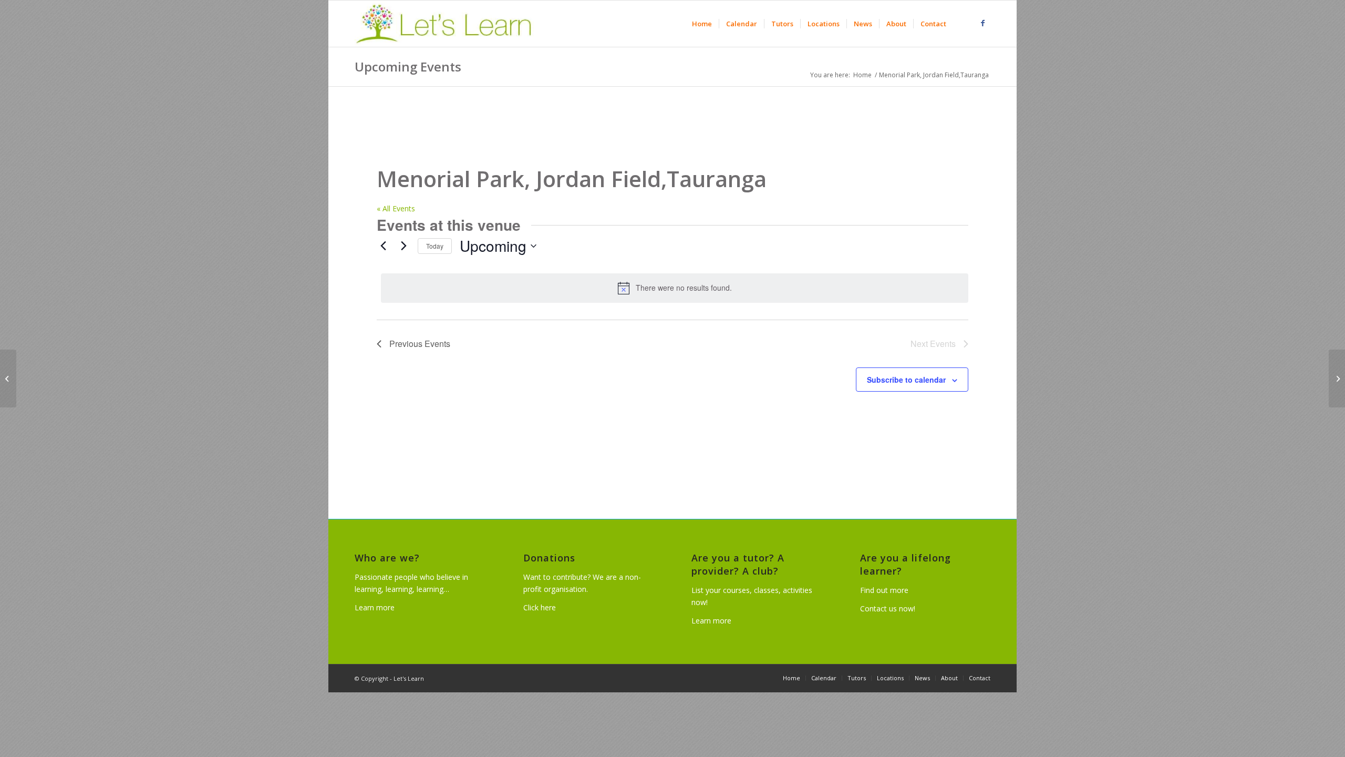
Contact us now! (887, 608)
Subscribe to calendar (906, 379)
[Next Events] (403, 246)
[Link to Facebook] (982, 23)
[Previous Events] (383, 246)
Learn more (375, 607)
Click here (539, 607)
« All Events (396, 208)
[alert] (674, 288)
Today (434, 245)
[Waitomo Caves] (8, 378)
